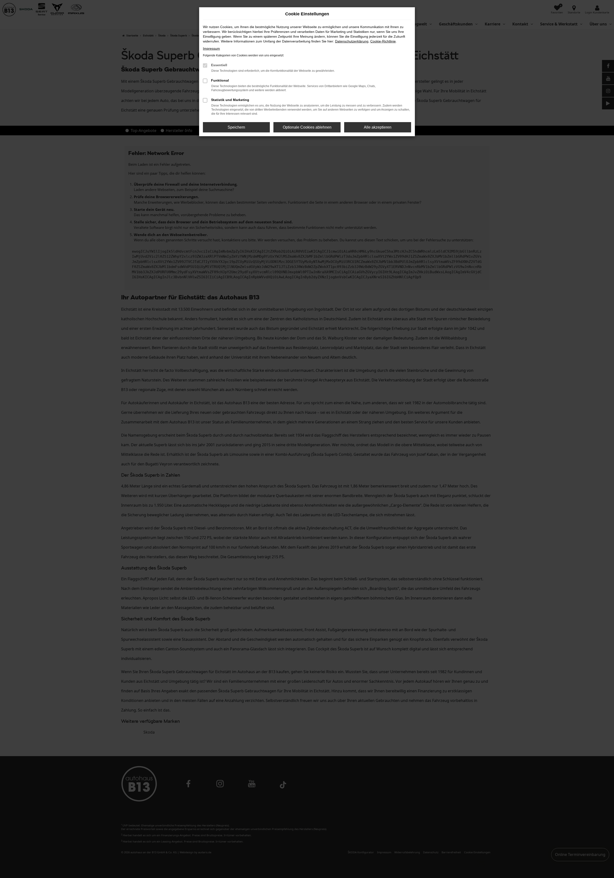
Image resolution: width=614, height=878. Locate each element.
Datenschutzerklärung (351, 41)
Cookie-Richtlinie (383, 41)
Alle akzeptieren (377, 127)
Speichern (236, 127)
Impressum (211, 48)
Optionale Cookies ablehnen (307, 127)
